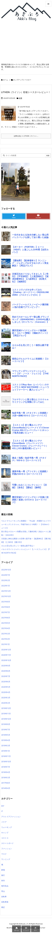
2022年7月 (5, 575)
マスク (4, 854)
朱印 (3, 880)
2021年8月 (5, 607)
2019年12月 (6, 708)
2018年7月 (5, 767)
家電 (20, 98)
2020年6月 (5, 681)
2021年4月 (5, 628)
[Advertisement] (26, 43)
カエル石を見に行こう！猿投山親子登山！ (18, 546)
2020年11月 (6, 655)
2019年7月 (5, 729)
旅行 (3, 875)
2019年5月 (5, 735)
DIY (2, 806)
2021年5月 (5, 623)
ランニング (5, 859)
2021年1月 (5, 644)
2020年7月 (5, 676)
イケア (4, 822)
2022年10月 (6, 570)
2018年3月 (5, 777)
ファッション (6, 848)
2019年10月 (6, 719)
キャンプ (4, 832)
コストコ (4, 838)
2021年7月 (5, 612)
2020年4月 (5, 692)
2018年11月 (6, 756)
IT (2, 811)
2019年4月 (5, 740)
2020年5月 (5, 687)
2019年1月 (5, 751)
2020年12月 (6, 650)
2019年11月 (6, 713)
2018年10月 (6, 761)
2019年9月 (5, 724)
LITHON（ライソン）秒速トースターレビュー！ (25, 92)
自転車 (4, 896)
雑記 (3, 907)
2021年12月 (6, 591)
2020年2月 (5, 703)
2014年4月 (5, 788)
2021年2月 (5, 639)
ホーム (5, 80)
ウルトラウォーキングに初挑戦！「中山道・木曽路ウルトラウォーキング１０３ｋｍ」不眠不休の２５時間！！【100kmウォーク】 (26, 524)
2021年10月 (6, 596)
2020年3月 (5, 697)
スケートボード (7, 843)
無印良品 (4, 886)
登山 (3, 891)
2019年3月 (5, 745)
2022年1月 (5, 586)
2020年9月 (5, 665)
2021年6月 (5, 618)
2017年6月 (5, 783)
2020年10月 (6, 660)
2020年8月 (5, 671)
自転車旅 (4, 902)
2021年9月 (5, 602)
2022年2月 (5, 580)
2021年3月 (5, 634)
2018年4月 (5, 772)
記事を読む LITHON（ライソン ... (26, 136)
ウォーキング (6, 827)
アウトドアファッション (11, 816)
